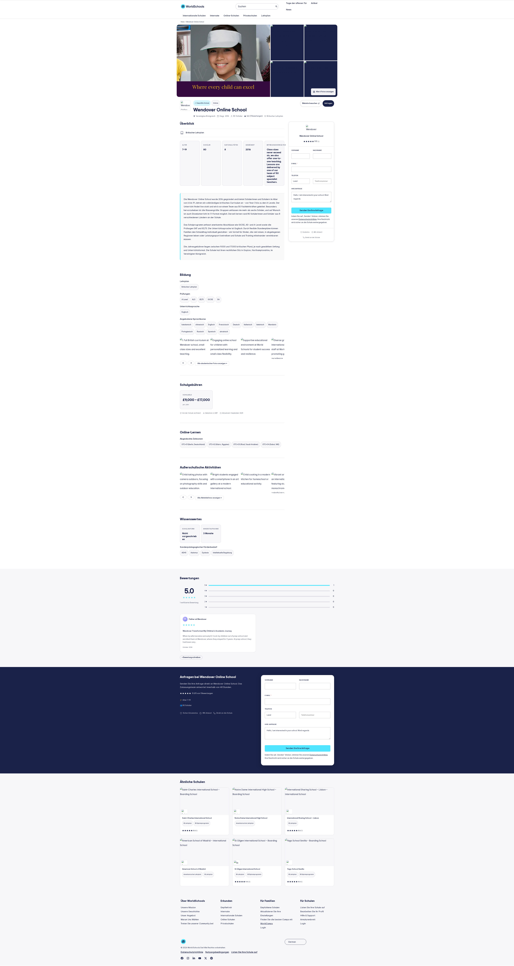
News (288, 10)
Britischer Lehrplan (189, 287)
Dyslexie (205, 553)
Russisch (200, 332)
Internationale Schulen (194, 16)
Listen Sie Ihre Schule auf (312, 907)
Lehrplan (265, 16)
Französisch (224, 325)
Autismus (194, 553)
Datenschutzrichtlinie (308, 219)
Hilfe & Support (307, 915)
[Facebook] (182, 958)
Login (263, 928)
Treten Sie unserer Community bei (197, 924)
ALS (193, 299)
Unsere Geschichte (190, 911)
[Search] (276, 6)
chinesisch (199, 325)
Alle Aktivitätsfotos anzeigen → (209, 498)
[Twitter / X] (205, 958)
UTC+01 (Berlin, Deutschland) (193, 444)
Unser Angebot (188, 915)
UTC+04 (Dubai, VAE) (270, 444)
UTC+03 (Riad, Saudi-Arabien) (245, 444)
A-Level (185, 299)
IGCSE (210, 299)
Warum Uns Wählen (190, 919)
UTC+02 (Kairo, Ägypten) (219, 444)
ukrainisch (224, 332)
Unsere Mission (188, 907)
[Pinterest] (211, 958)
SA (218, 299)
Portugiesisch (187, 332)
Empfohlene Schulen (269, 907)
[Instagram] (188, 958)
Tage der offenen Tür (296, 3)
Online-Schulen (231, 16)
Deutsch (236, 325)
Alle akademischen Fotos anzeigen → (212, 363)
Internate (214, 16)
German (292, 942)
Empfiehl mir (226, 907)
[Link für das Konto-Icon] (331, 6)
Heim (182, 22)
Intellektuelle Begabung (222, 553)
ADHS (184, 553)
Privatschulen (250, 16)
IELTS (202, 299)
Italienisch (248, 325)
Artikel (314, 3)
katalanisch (186, 325)
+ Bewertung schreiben (191, 657)
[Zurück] (183, 363)
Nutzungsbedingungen (217, 952)
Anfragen (328, 103)
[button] (223, 61)
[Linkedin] (193, 958)
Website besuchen (309, 103)
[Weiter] (191, 363)
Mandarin (272, 325)
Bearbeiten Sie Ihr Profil (312, 911)
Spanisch (212, 332)
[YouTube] (199, 958)
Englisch (185, 312)
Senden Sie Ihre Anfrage (311, 210)
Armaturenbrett (307, 919)
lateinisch (260, 325)
